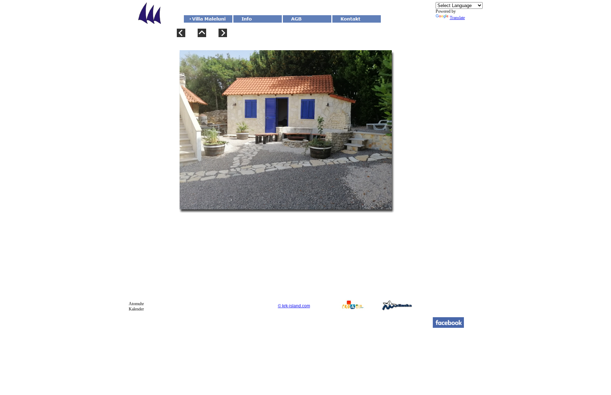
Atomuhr (136, 303)
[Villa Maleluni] (208, 19)
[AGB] (307, 19)
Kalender (136, 309)
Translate (457, 17)
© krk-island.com (294, 305)
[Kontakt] (356, 19)
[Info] (257, 19)
